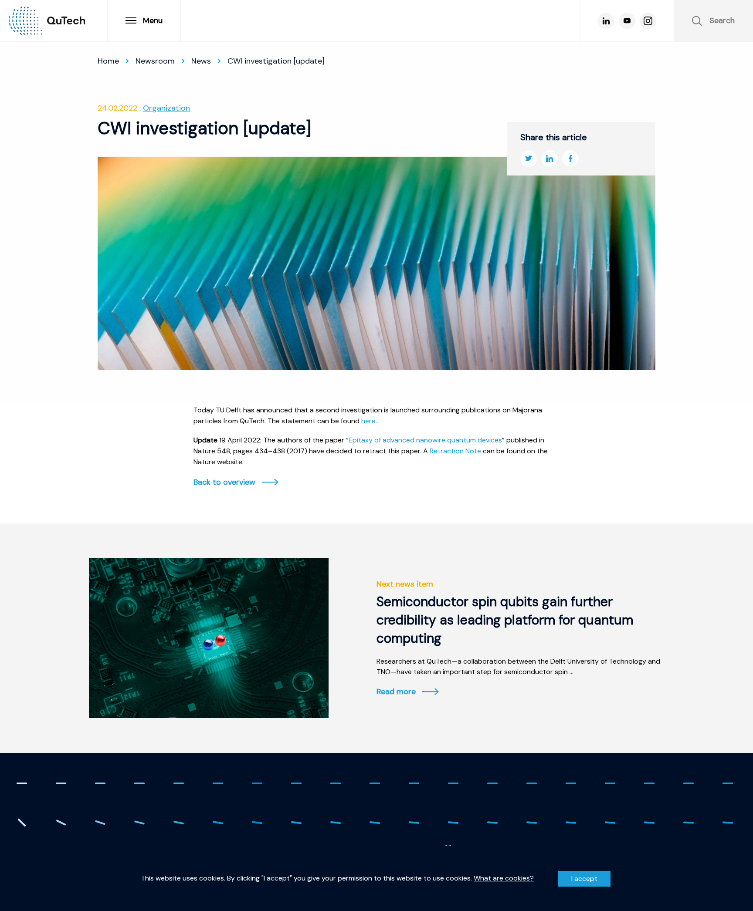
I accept (584, 878)
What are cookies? (504, 878)
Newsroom (155, 61)
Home (108, 61)
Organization (166, 108)
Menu (153, 20)
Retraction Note (455, 451)
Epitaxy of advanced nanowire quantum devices (425, 440)
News (201, 61)
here (368, 420)
